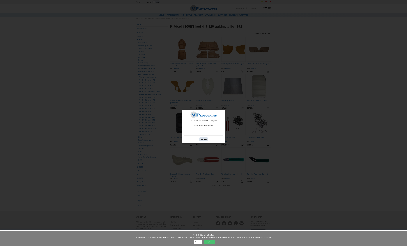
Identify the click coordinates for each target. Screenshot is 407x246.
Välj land (203, 139)
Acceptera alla (209, 242)
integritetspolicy (266, 237)
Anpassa (197, 242)
